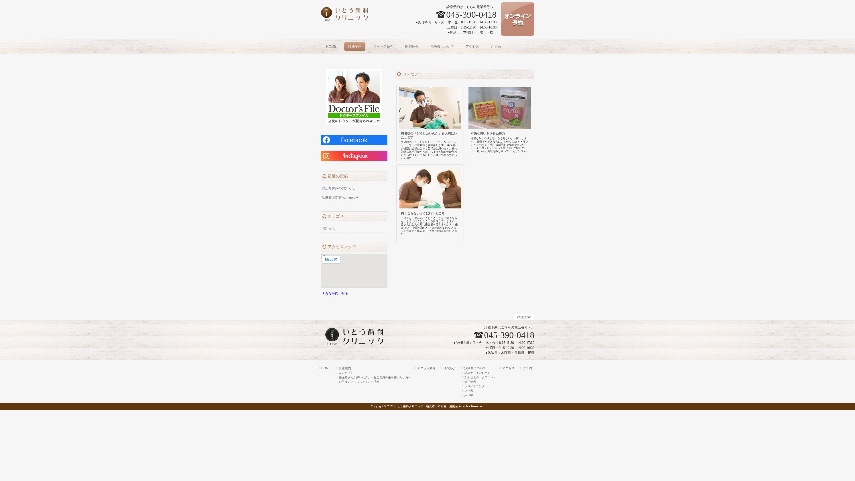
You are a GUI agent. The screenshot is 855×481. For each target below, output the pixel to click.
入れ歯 (468, 395)
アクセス (508, 368)
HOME (326, 368)
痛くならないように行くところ (423, 213)
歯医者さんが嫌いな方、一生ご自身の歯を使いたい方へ (375, 377)
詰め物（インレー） (477, 372)
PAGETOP (524, 317)
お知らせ (328, 228)
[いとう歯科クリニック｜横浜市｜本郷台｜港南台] (348, 19)
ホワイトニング (474, 386)
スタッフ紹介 (426, 368)
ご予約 (527, 368)
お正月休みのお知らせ (338, 188)
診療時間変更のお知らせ (340, 198)
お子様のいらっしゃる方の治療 (359, 381)
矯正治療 (470, 381)
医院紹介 (450, 368)
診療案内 (345, 368)
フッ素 (468, 390)
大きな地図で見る (335, 294)
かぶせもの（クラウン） (480, 377)
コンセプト (346, 372)
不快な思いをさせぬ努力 (488, 133)
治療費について (475, 368)
